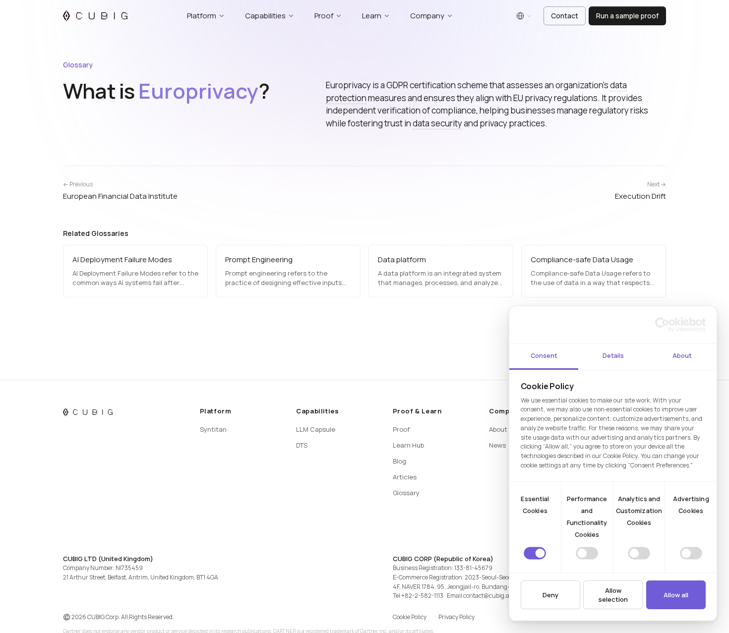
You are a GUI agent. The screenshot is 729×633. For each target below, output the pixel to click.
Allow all (676, 594)
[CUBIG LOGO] (95, 15)
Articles (405, 476)
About (498, 429)
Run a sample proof (627, 15)
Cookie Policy (409, 617)
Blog (399, 461)
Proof (401, 429)
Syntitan (213, 429)
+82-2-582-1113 (422, 595)
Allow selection (613, 595)
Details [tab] (613, 355)
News (497, 445)
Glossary (78, 64)
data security (437, 123)
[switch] (587, 553)
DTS (301, 445)
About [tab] (682, 355)
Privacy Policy (456, 617)
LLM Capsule (315, 429)
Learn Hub (408, 445)
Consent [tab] (544, 355)
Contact (564, 15)
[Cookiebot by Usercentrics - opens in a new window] (662, 324)
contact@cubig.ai (487, 595)
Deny (550, 594)
